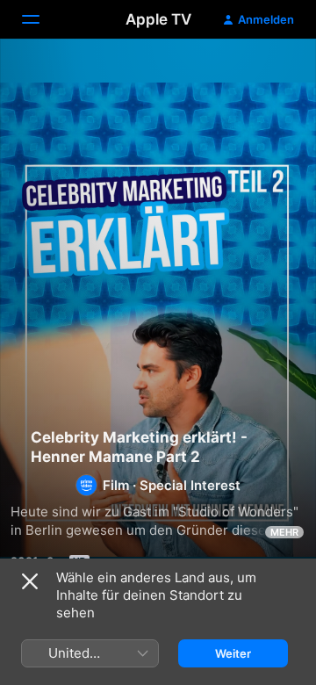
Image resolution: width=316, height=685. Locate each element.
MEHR (284, 532)
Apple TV (158, 19)
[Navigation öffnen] (41, 19)
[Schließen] (30, 581)
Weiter (233, 653)
